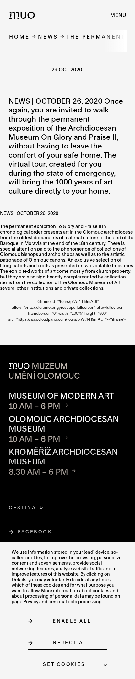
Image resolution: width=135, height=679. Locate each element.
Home (19, 36)
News (48, 36)
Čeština (22, 507)
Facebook (35, 531)
